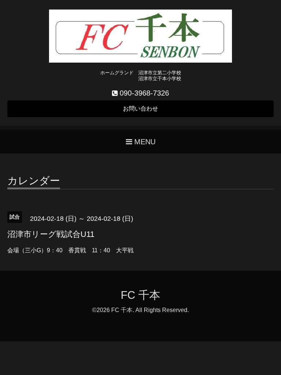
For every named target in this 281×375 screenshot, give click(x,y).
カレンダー (33, 181)
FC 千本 (140, 295)
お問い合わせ (140, 108)
